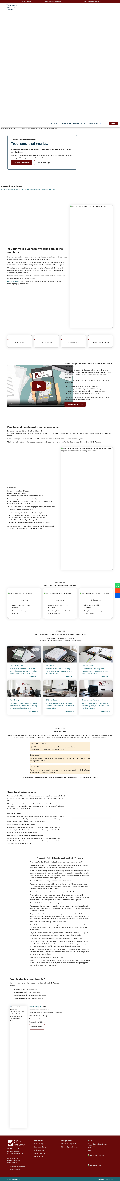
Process (38, 189)
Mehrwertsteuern (40, 1150)
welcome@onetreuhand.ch (53, 1)
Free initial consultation (21, 162)
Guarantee (44, 189)
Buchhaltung (38, 1144)
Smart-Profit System (22, 189)
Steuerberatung (39, 1153)
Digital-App (11, 189)
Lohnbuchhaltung (40, 1147)
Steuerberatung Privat (68, 1144)
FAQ (49, 189)
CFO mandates (93, 123)
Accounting (53, 123)
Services (32, 189)
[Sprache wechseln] (101, 123)
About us (4, 189)
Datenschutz (109, 1179)
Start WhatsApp (37, 1027)
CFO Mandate (38, 1156)
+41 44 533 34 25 (26, 1)
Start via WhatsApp (43, 162)
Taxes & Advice (65, 123)
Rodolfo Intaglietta (13, 281)
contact (113, 123)
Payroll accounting (79, 123)
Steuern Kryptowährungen (69, 1147)
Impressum (101, 1179)
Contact (53, 189)
